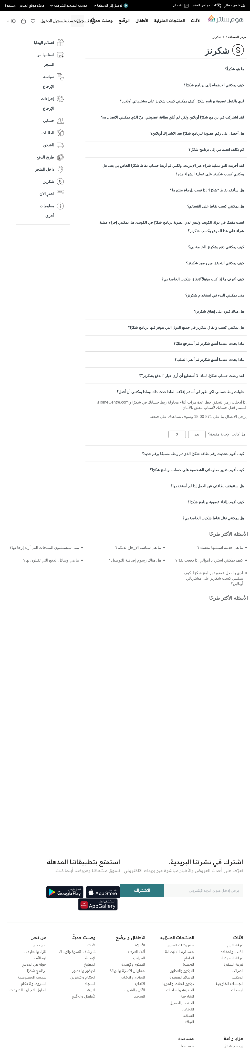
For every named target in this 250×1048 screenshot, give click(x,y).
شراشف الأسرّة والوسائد (76, 951)
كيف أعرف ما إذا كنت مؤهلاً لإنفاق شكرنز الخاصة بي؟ (203, 279)
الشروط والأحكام (33, 983)
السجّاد (188, 1015)
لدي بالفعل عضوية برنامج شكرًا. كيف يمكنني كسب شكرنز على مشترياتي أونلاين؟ (182, 101)
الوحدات (237, 990)
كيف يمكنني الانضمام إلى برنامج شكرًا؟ (214, 85)
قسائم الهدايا (44, 42)
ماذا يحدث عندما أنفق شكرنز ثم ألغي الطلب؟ (209, 359)
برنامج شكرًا (36, 971)
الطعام (189, 958)
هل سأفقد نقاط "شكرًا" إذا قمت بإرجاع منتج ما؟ (207, 190)
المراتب (237, 971)
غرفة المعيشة (232, 958)
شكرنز (217, 37)
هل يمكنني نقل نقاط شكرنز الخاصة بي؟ (213, 518)
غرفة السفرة (233, 964)
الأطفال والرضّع (83, 996)
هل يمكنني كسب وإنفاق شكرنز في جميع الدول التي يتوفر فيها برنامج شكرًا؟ (186, 327)
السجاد (139, 996)
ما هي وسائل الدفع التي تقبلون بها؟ (51, 560)
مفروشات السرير (180, 945)
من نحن (39, 945)
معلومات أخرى (47, 211)
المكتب (237, 977)
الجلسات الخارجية (229, 983)
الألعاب (140, 983)
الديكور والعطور (182, 971)
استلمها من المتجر (45, 60)
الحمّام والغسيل (181, 1003)
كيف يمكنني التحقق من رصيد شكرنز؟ (215, 263)
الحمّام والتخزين (132, 977)
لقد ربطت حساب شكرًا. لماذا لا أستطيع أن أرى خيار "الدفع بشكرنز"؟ (191, 376)
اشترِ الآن (47, 194)
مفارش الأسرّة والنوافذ (127, 971)
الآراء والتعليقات (34, 951)
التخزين (188, 1009)
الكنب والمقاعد (231, 951)
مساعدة (187, 1046)
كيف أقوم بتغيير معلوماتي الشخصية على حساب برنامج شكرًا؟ (197, 470)
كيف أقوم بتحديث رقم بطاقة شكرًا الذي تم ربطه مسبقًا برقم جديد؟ (193, 454)
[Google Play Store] (64, 892)
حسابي (48, 121)
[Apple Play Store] (103, 892)
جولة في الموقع (34, 964)
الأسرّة (140, 945)
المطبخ (188, 964)
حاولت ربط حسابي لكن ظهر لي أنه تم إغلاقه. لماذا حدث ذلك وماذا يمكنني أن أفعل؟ (180, 392)
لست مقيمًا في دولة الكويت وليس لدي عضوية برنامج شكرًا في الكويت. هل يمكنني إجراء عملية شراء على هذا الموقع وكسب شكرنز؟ (171, 226)
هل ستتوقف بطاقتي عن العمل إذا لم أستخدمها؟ (207, 486)
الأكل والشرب (135, 990)
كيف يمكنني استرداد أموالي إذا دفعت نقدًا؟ (209, 560)
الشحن (48, 145)
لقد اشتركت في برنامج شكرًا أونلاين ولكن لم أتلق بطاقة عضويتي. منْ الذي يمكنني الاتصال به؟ (172, 117)
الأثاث (91, 945)
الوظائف (40, 958)
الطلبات (48, 133)
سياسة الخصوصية (32, 977)
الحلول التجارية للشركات (28, 990)
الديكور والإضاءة (133, 964)
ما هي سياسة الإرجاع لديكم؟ (138, 547)
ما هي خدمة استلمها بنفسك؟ (220, 547)
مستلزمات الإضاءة (179, 951)
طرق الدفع (45, 157)
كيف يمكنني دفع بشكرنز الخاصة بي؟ (216, 247)
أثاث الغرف (136, 951)
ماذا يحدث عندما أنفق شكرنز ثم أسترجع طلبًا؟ (209, 343)
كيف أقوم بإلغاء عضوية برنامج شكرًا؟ (216, 502)
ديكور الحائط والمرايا (178, 983)
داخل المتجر (44, 169)
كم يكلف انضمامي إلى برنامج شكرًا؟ (216, 149)
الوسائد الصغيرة (181, 977)
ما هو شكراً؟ (234, 69)
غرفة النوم (235, 945)
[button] (33, 21)
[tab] (166, 69)
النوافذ (189, 1022)
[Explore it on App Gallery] (98, 904)
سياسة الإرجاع (48, 82)
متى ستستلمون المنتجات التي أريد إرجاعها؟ (44, 547)
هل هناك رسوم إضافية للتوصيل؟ (135, 560)
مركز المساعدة (236, 37)
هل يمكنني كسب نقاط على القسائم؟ (215, 206)
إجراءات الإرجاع (47, 103)
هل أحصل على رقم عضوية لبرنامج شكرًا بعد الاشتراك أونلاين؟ (197, 133)
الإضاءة (90, 958)
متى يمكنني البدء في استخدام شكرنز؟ (214, 295)
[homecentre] (224, 19)
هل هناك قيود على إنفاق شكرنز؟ (219, 311)
